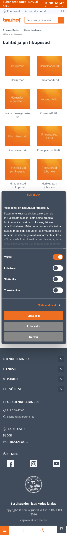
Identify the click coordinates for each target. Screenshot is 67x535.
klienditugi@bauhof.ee (20, 416)
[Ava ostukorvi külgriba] (61, 528)
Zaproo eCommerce (33, 520)
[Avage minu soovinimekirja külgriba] (23, 530)
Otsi (61, 20)
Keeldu (33, 336)
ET (62, 11)
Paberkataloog (15, 442)
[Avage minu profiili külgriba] (42, 530)
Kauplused (13, 11)
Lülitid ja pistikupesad (12, 34)
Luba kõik (34, 315)
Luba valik (33, 326)
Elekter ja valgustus (33, 30)
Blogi (7, 435)
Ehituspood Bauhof (11, 30)
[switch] (58, 268)
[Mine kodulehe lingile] (12, 20)
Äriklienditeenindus (37, 11)
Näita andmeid (47, 304)
